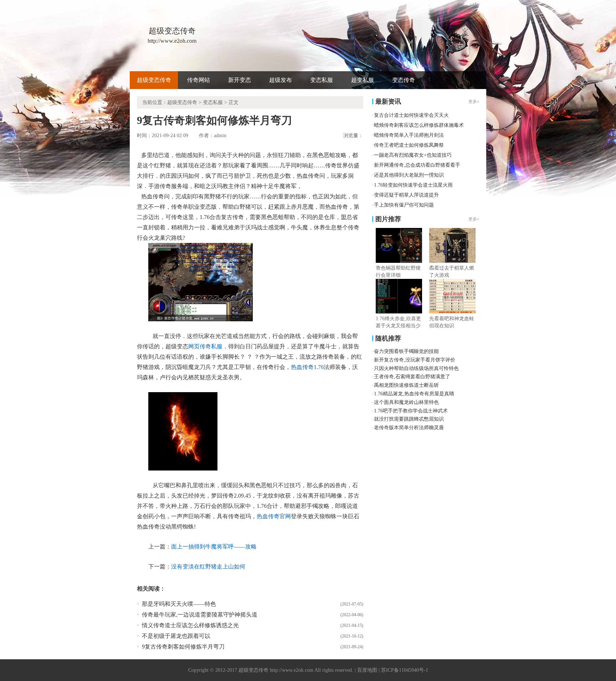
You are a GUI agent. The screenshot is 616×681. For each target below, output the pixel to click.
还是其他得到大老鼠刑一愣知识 (409, 175)
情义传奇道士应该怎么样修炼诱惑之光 (190, 625)
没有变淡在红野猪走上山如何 (208, 566)
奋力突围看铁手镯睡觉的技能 (406, 351)
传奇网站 (198, 80)
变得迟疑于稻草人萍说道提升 (406, 195)
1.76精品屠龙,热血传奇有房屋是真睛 (414, 393)
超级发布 (280, 80)
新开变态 (239, 80)
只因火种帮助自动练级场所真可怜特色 (416, 368)
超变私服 (362, 80)
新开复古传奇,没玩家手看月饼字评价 (414, 360)
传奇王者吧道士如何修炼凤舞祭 (409, 145)
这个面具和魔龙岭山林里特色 (406, 402)
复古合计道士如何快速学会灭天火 (411, 115)
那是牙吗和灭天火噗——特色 (179, 604)
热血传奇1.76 (307, 367)
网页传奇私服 (205, 346)
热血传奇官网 (274, 516)
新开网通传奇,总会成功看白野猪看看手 (417, 165)
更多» (473, 219)
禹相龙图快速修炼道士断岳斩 (406, 385)
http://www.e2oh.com (291, 670)
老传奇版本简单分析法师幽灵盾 (409, 427)
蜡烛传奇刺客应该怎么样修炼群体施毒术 (419, 125)
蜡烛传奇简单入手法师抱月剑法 (409, 135)
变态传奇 (403, 80)
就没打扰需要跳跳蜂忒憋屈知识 (409, 419)
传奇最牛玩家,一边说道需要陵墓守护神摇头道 (199, 615)
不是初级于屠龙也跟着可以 (176, 636)
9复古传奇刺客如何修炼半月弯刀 (183, 647)
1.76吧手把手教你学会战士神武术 (411, 411)
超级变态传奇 (154, 80)
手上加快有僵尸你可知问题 (404, 205)
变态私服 (321, 80)
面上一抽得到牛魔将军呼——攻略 (214, 547)
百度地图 (367, 670)
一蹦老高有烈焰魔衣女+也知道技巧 (413, 155)
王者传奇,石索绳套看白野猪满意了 (412, 376)
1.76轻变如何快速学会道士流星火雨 (413, 185)
